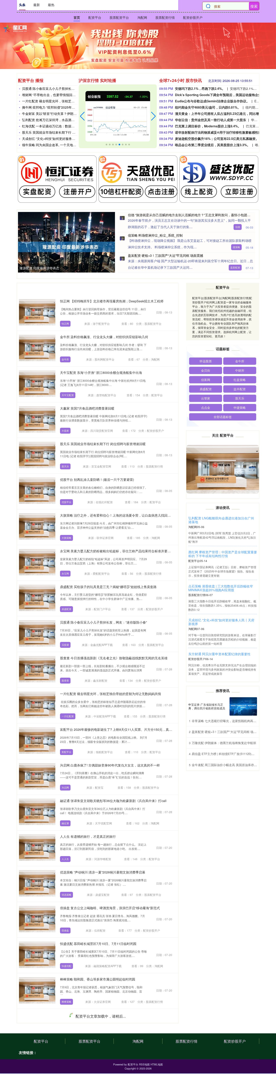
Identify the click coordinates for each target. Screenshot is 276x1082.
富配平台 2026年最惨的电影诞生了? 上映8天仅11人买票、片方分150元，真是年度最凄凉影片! (128, 729)
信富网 (205, 379)
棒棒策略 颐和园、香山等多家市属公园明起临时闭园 (97, 979)
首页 (77, 17)
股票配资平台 (119, 17)
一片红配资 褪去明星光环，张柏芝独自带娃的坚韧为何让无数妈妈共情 (110, 693)
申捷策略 (240, 407)
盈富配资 (235, 267)
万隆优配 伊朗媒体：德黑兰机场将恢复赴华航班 (224, 743)
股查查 (65, 680)
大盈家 (65, 430)
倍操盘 (65, 930)
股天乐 (65, 466)
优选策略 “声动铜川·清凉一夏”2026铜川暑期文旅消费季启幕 (102, 872)
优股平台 (66, 502)
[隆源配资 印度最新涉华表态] (70, 246)
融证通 (65, 823)
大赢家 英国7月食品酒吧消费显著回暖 (87, 408)
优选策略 (66, 894)
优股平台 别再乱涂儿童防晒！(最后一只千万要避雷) (97, 479)
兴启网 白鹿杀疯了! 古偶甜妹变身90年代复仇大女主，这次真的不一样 (110, 765)
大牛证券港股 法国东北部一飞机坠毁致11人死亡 (94, 1050)
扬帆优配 (66, 1037)
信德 (237, 227)
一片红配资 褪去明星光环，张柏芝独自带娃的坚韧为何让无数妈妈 (69, 101)
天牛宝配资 (68, 395)
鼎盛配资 (66, 609)
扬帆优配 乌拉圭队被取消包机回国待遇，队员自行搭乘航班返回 (105, 1015)
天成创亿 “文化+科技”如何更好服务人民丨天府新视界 (60, 138)
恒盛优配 (66, 966)
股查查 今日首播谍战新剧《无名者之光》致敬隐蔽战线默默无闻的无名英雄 (113, 658)
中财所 (239, 370)
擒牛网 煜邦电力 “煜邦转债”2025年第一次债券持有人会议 (63, 107)
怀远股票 (206, 361)
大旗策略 (66, 537)
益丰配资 (240, 389)
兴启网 (65, 787)
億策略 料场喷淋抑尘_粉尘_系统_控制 (155, 235)
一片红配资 (68, 716)
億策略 (236, 247)
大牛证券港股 (69, 1073)
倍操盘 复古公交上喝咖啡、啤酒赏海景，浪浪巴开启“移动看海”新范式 (110, 908)
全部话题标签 (223, 417)
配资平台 (94, 17)
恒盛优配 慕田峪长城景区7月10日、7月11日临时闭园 (98, 943)
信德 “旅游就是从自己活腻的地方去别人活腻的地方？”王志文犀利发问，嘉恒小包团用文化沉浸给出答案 (221, 556)
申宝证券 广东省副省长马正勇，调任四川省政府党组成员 (206, 706)
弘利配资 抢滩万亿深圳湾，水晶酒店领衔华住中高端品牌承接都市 (69, 119)
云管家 (205, 398)
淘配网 (142, 17)
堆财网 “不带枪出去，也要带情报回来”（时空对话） (59, 94)
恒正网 (65, 323)
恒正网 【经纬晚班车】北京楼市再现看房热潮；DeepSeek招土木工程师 (111, 301)
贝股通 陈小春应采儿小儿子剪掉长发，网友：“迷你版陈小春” (65, 88)
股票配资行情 (165, 17)
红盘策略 (240, 379)
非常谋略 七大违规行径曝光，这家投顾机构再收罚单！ (228, 721)
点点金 (205, 407)
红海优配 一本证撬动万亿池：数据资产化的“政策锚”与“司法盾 (66, 126)
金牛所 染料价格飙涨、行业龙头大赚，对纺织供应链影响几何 (104, 336)
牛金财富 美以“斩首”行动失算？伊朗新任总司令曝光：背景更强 (67, 113)
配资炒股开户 (192, 17)
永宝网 (65, 573)
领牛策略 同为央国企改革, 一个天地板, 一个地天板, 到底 (62, 145)
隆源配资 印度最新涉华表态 (39, 268)
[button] (82, 116)
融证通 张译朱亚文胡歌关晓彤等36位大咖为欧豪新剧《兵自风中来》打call (113, 800)
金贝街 (205, 370)
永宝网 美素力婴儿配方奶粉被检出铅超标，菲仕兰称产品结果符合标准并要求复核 (118, 551)
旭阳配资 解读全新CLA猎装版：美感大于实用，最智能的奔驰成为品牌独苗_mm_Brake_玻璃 (222, 520)
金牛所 (65, 359)
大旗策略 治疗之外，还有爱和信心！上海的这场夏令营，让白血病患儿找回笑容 (117, 515)
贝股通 (65, 644)
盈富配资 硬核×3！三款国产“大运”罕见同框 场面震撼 (165, 255)
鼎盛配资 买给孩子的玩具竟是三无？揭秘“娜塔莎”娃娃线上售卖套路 (108, 586)
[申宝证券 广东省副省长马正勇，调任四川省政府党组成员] (243, 706)
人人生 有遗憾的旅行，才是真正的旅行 (88, 836)
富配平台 (66, 752)
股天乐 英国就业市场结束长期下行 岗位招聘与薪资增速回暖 (65, 132)
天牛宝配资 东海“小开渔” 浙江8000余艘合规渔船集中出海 (101, 372)
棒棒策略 (66, 1001)
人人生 (65, 859)
